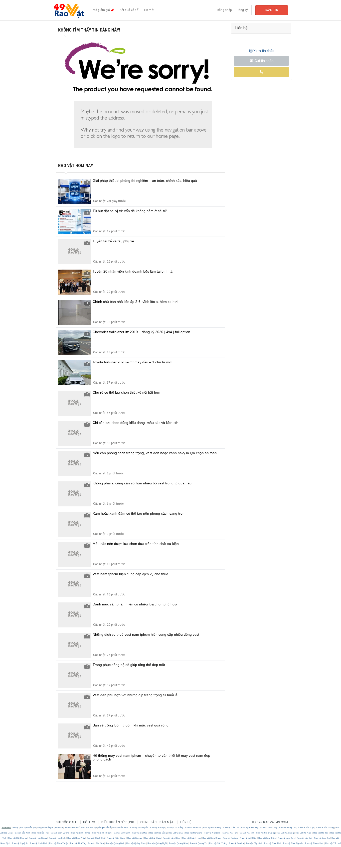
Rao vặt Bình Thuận (102, 833)
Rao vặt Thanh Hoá (314, 843)
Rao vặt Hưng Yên (76, 838)
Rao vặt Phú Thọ (78, 843)
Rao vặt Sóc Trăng (218, 843)
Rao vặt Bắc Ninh (22, 833)
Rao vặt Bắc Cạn (306, 827)
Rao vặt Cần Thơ (231, 827)
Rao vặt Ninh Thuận (59, 843)
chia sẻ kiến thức (120, 827)
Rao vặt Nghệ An (20, 843)
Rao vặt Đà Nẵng (175, 827)
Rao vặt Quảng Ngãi (157, 843)
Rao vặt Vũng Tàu (287, 827)
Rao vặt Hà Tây (229, 833)
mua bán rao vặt (89, 827)
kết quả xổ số (104, 827)
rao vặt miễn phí (28, 827)
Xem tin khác (263, 51)
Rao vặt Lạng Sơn (286, 838)
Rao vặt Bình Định (121, 833)
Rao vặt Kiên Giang (116, 838)
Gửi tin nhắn (264, 61)
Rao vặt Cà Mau (139, 833)
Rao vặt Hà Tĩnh (246, 833)
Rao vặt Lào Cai (304, 838)
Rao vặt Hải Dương (266, 833)
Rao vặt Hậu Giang (38, 838)
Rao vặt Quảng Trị (198, 843)
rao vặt (15, 827)
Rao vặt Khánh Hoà (96, 838)
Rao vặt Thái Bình (273, 843)
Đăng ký (242, 10)
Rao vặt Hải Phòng (212, 827)
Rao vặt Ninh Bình (38, 843)
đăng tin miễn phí (45, 827)
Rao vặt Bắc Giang (325, 827)
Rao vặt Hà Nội (158, 827)
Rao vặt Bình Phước (80, 833)
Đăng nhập (224, 10)
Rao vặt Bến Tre (40, 833)
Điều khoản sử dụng (117, 822)
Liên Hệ (185, 822)
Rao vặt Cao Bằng (158, 833)
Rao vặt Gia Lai (176, 833)
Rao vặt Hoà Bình (57, 838)
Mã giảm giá (102, 10)
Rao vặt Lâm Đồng (171, 838)
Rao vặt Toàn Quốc (139, 827)
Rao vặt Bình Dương (59, 833)
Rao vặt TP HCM (193, 827)
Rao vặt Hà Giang (193, 833)
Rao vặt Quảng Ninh (178, 843)
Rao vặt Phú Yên (95, 843)
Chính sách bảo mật (157, 822)
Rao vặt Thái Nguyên (293, 843)
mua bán (59, 827)
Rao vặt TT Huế (333, 843)
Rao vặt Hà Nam (212, 833)
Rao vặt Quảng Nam (136, 843)
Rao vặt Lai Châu (153, 838)
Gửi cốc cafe (66, 822)
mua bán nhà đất (72, 827)
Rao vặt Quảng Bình (115, 843)
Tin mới (148, 10)
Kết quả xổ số (129, 10)
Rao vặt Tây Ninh (254, 843)
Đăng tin (271, 10)
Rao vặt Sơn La (236, 843)
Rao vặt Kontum (135, 838)
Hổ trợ (89, 822)
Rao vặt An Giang (250, 827)
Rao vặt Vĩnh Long (268, 827)
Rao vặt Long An (321, 838)
